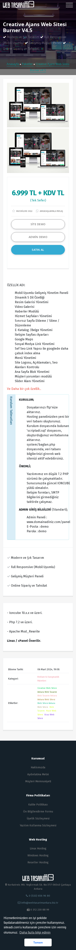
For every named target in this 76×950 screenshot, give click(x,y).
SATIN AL (38, 250)
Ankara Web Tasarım (47, 692)
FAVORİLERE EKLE (24, 211)
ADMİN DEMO (38, 237)
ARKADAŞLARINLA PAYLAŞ (51, 211)
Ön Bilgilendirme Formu (38, 811)
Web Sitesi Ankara (46, 703)
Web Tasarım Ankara (47, 695)
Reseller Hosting (38, 862)
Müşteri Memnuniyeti (38, 781)
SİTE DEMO (38, 224)
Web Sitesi (42, 707)
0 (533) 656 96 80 (39, 895)
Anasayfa (13, 64)
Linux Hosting (38, 848)
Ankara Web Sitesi (46, 699)
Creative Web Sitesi (47, 688)
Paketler (28, 64)
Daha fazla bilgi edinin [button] (34, 932)
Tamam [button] (38, 942)
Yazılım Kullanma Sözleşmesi (38, 825)
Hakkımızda (38, 767)
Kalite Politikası (38, 804)
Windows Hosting (38, 855)
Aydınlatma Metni (38, 774)
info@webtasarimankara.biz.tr (39, 902)
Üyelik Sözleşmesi (38, 818)
